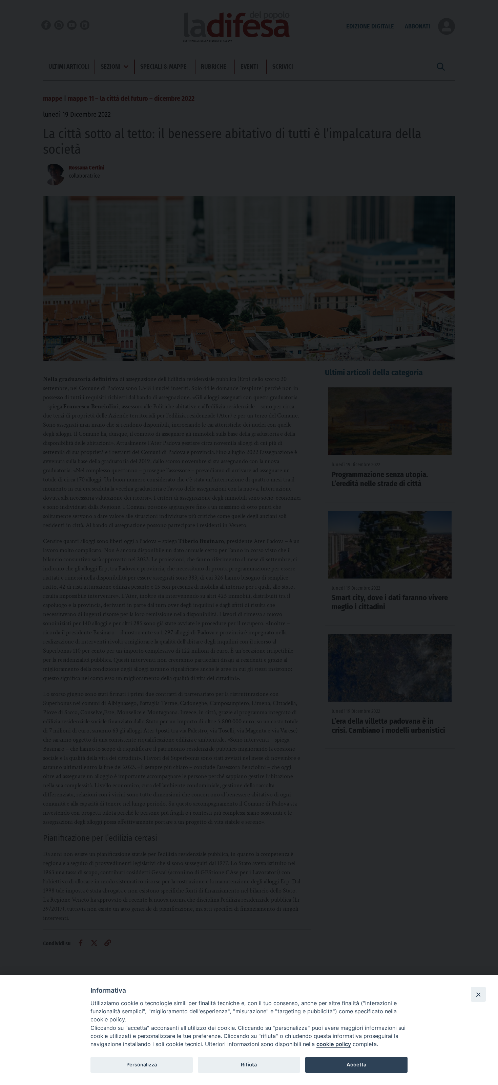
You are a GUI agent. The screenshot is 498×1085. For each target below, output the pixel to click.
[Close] (478, 994)
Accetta (356, 1065)
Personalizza (141, 1065)
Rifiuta (249, 1065)
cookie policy (333, 1044)
